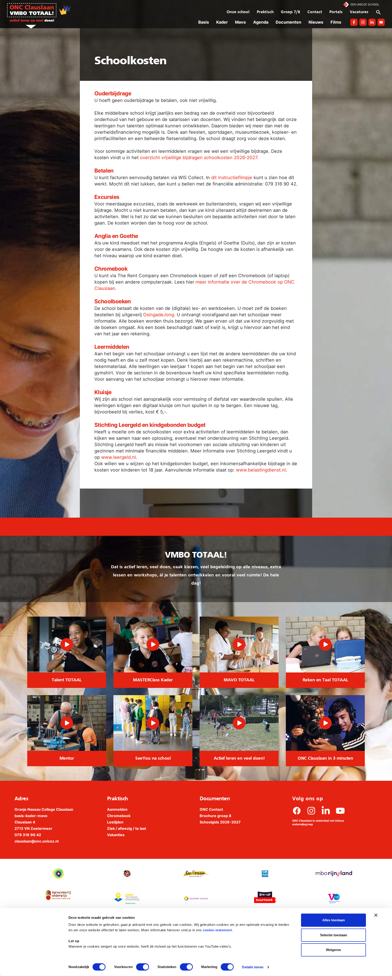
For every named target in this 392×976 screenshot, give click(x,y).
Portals (336, 12)
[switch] (142, 967)
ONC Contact (211, 809)
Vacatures (359, 12)
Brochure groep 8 (215, 815)
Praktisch (265, 12)
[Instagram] (311, 810)
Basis (203, 22)
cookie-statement (217, 930)
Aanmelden (117, 809)
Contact (314, 12)
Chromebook (118, 815)
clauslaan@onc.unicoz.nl (37, 841)
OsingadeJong (158, 314)
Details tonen (252, 967)
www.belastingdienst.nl (261, 470)
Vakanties (116, 835)
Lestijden (115, 822)
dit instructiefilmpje (231, 177)
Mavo (240, 22)
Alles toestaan (333, 920)
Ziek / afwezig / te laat (126, 828)
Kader (222, 22)
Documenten (288, 22)
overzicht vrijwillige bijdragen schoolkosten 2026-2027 (198, 157)
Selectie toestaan (333, 935)
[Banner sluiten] (375, 915)
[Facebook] (296, 810)
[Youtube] (340, 810)
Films (336, 22)
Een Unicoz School (364, 4)
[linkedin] (325, 810)
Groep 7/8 (290, 12)
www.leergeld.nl (118, 457)
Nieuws (316, 22)
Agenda (260, 22)
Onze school (238, 12)
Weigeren (333, 950)
